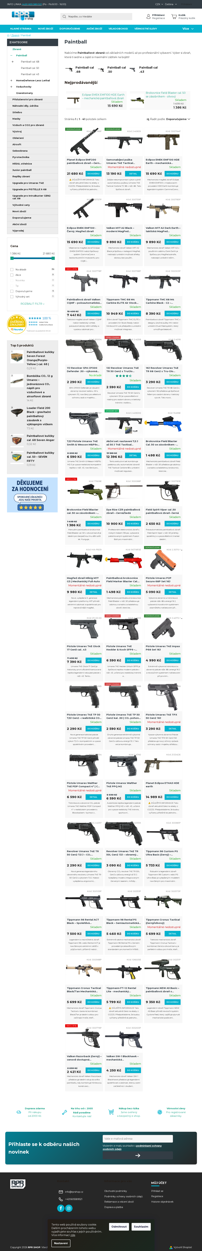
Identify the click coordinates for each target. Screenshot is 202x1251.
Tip (34, 285)
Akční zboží (19, 224)
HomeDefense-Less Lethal (33, 80)
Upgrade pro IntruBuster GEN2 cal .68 (31, 197)
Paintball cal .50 (30, 68)
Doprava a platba (113, 1207)
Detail (133, 173)
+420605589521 (73, 1199)
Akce (34, 275)
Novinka (34, 280)
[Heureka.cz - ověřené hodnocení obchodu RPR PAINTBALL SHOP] (32, 324)
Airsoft (16, 144)
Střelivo (17, 112)
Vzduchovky (23, 86)
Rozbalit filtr (31, 303)
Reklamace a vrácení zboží (119, 1201)
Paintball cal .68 (30, 61)
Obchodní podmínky (115, 1191)
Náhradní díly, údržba (25, 105)
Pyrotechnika (20, 157)
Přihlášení (158, 15)
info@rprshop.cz (74, 1191)
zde (72, 1235)
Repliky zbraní (21, 176)
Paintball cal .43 (30, 74)
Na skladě (34, 269)
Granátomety (24, 93)
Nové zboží (19, 211)
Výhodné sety (21, 205)
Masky (16, 118)
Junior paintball (21, 170)
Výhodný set (34, 296)
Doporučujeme (21, 217)
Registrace (158, 18)
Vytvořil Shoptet (183, 1247)
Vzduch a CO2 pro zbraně (28, 125)
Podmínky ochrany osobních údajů (123, 1196)
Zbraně (16, 49)
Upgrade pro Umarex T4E (28, 183)
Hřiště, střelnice (22, 163)
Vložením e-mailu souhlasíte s (132, 1147)
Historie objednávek (162, 1201)
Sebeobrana (19, 150)
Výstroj (17, 131)
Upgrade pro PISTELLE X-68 (29, 189)
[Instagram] (68, 1208)
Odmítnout (119, 1226)
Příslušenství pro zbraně (27, 99)
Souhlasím (141, 1226)
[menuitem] (21, 29)
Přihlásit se (157, 1191)
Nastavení (61, 1243)
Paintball (21, 55)
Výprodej (18, 230)
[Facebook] (61, 1208)
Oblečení (18, 138)
